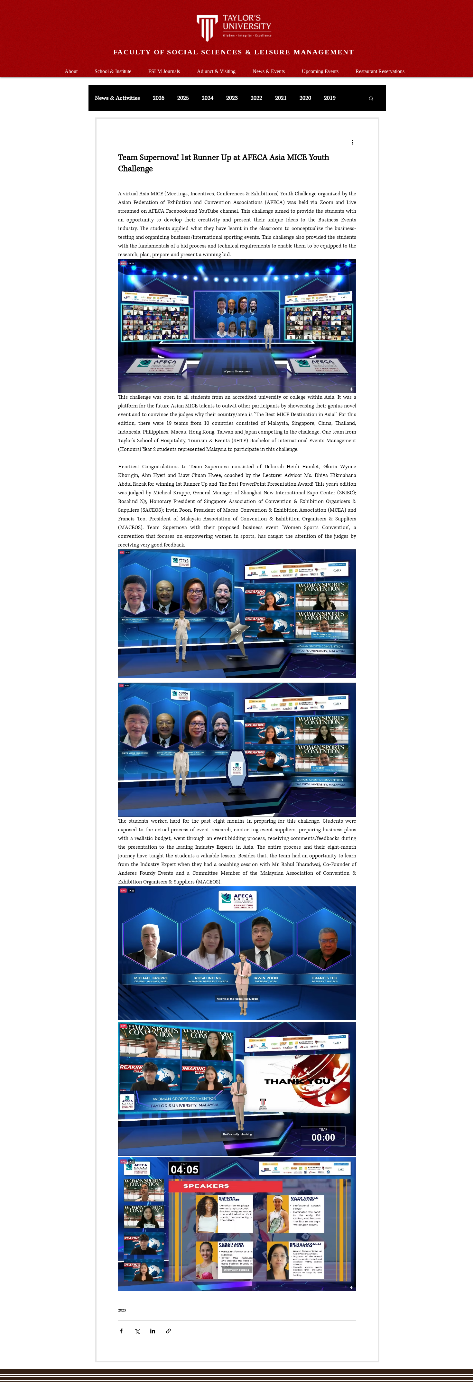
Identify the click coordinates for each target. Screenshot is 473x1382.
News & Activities (117, 98)
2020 (305, 98)
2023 (232, 98)
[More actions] (352, 142)
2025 (183, 98)
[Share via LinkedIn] (153, 1331)
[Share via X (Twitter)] (137, 1331)
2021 (281, 98)
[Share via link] (168, 1331)
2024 (207, 98)
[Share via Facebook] (121, 1331)
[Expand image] (237, 613)
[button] (113, 68)
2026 (158, 98)
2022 (256, 98)
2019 (330, 98)
